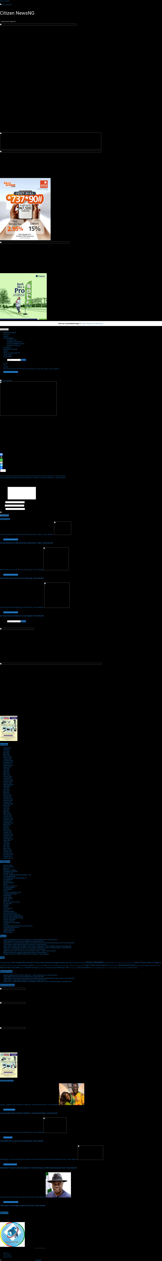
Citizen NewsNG (17, 13)
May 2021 (6, 826)
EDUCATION (7, 347)
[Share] (81, 468)
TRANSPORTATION (9, 929)
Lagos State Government (95, 965)
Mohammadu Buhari (127, 965)
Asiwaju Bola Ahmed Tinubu (27, 962)
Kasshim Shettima (62, 965)
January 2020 (7, 851)
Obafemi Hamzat (31, 967)
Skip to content (5, 1)
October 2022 (7, 821)
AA (1, 963)
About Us (6, 1253)
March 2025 (6, 775)
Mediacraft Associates (113, 965)
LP (107, 965)
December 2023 (8, 799)
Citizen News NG (108, 962)
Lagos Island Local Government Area (75, 965)
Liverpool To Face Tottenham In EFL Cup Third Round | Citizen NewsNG (24, 949)
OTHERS (5, 907)
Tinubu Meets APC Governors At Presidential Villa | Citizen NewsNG (23, 941)
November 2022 (8, 820)
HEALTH (5, 351)
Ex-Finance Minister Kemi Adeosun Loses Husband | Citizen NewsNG (22, 607)
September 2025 (8, 765)
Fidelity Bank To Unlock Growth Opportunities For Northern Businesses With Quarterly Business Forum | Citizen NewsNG (38, 943)
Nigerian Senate (156, 965)
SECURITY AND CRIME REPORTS (13, 916)
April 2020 (6, 847)
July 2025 (6, 768)
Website (2, 509)
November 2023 (8, 800)
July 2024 (6, 788)
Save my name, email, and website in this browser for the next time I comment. (26, 512)
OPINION (6, 905)
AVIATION (6, 868)
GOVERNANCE (7, 889)
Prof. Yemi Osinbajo (72, 967)
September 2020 (8, 839)
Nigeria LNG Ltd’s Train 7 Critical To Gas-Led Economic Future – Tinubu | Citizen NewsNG (29, 951)
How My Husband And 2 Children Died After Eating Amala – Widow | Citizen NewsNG (27, 534)
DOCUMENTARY (8, 879)
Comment (3, 499)
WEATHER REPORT (9, 931)
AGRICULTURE (7, 865)
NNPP (17, 968)
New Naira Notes (140, 965)
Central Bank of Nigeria (78, 962)
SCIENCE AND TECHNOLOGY (12, 915)
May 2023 (6, 810)
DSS (133, 962)
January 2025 (7, 778)
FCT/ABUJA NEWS (9, 887)
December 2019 (8, 853)
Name (2, 502)
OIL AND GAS (7, 903)
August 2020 (7, 840)
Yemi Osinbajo (132, 968)
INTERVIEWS (7, 895)
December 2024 (8, 780)
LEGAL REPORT (8, 899)
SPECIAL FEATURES (9, 919)
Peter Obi (64, 967)
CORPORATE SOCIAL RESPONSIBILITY (15, 878)
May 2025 (6, 772)
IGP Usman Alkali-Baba (38, 965)
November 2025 (8, 762)
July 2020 (6, 842)
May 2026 (6, 752)
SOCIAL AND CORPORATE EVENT (13, 918)
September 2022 (8, 823)
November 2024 (8, 781)
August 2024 (7, 786)
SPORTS (5, 336)
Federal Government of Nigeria (147, 962)
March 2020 (6, 848)
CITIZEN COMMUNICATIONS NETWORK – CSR (17, 875)
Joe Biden (55, 965)
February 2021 (7, 831)
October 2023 (7, 802)
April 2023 (6, 812)
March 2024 (6, 794)
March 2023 (6, 813)
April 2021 (6, 827)
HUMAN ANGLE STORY (10, 372)
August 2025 (7, 767)
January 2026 (7, 759)
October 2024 (7, 783)
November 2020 (8, 835)
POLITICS (6, 334)
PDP (58, 967)
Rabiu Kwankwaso (84, 967)
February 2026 (7, 757)
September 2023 (8, 804)
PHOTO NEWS (7, 908)
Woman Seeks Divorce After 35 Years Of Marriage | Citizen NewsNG (21, 570)
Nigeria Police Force (7, 967)
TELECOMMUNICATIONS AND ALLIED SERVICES (18, 926)
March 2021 (6, 829)
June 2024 (6, 789)
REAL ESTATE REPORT (10, 913)
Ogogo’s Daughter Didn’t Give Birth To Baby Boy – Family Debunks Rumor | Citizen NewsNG (30, 939)
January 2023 (7, 816)
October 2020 (7, 837)
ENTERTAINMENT (8, 338)
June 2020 (6, 843)
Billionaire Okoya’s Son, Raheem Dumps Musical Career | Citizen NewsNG (25, 952)
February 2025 (7, 776)
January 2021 (7, 832)
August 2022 (7, 824)
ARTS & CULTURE (8, 867)
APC (13, 962)
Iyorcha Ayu (50, 965)
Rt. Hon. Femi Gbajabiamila (97, 967)
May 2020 (6, 845)
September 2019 (8, 858)
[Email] (81, 462)
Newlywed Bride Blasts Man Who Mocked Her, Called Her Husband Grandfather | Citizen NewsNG (33, 478)
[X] (81, 457)
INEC (45, 965)
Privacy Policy (7, 1257)
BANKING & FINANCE (9, 332)
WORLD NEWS (7, 357)
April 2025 (6, 773)
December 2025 (8, 760)
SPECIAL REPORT (8, 921)
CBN (70, 963)
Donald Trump (117, 962)
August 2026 (7, 748)
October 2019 (7, 856)
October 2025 (7, 764)
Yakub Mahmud (124, 967)
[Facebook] (81, 454)
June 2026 (6, 751)
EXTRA (5, 884)
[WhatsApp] (81, 459)
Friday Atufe (19, 965)
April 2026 (6, 754)
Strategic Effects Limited (115, 967)
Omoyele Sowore (51, 968)
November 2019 (8, 855)
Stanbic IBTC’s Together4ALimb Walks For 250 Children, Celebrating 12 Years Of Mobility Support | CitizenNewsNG (37, 946)
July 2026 (6, 749)
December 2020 (8, 834)
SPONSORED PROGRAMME (11, 923)
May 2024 (6, 791)
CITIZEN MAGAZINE (9, 876)
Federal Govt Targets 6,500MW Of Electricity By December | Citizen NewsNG (26, 954)
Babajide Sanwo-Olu (60, 962)
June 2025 (6, 770)
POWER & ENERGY (8, 911)
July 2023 (6, 807)
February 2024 (7, 796)
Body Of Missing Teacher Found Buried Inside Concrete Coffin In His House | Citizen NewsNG (32, 476)
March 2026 (6, 756)
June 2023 (6, 808)
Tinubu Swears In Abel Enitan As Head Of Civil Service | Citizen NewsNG (24, 944)
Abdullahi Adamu (6, 962)
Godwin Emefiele (28, 965)
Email (2, 505)
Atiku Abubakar (46, 962)
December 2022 (8, 818)
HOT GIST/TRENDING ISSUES (15, 344)
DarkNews (38, 1260)
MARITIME (6, 900)
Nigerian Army (149, 965)
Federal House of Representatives (8, 965)
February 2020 (7, 850)
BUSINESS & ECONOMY (10, 349)
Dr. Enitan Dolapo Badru (126, 962)
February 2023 (7, 815)
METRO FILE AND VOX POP (11, 353)
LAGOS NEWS (7, 355)
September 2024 (8, 784)
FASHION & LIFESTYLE (13, 345)
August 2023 (7, 805)
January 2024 (7, 797)
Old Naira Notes (41, 967)
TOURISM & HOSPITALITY (14, 342)
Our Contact (7, 1255)
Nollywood (22, 967)
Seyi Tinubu (106, 967)
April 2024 (6, 792)
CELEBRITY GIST (12, 340)
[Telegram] (81, 465)
